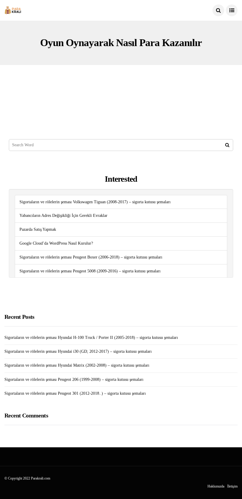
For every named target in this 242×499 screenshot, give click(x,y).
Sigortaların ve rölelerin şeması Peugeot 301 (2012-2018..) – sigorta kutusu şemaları (75, 393)
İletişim (232, 486)
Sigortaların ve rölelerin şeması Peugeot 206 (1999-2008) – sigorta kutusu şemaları (73, 379)
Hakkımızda (215, 486)
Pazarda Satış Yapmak (37, 229)
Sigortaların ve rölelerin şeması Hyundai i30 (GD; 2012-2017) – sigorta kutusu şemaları (78, 351)
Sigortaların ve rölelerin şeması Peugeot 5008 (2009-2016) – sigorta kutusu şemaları (90, 271)
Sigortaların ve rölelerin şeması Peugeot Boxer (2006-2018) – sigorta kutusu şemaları (90, 257)
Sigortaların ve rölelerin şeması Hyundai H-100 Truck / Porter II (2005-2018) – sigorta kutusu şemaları (91, 337)
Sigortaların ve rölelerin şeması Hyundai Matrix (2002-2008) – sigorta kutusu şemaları (76, 365)
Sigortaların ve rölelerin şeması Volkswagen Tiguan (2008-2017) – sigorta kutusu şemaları (95, 202)
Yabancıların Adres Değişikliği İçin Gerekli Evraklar (63, 215)
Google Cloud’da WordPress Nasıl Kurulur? (56, 243)
